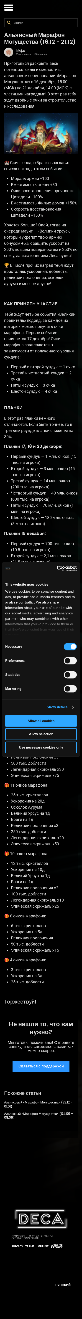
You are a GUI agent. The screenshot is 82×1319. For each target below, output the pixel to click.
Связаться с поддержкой (41, 1066)
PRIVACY (17, 1246)
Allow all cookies (41, 721)
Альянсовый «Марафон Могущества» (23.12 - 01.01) (38, 1104)
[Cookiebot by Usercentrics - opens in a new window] (58, 568)
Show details (57, 707)
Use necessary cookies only (41, 747)
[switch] (70, 660)
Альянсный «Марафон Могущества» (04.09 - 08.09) (38, 1115)
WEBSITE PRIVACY (57, 1247)
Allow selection (41, 734)
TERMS (29, 1246)
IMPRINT (43, 1246)
